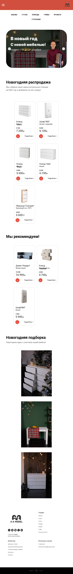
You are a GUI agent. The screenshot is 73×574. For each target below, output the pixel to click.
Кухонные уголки (42, 532)
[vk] (9, 530)
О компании (41, 544)
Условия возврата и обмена (15, 549)
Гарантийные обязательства (15, 547)
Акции (40, 518)
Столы (24, 15)
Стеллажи (36, 19)
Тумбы (46, 15)
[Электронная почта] (22, 530)
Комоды (35, 15)
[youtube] (12, 530)
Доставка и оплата (12, 544)
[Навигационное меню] (3, 5)
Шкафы (14, 15)
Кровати (57, 15)
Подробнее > (29, 136)
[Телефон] (18, 530)
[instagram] (15, 530)
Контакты (10, 555)
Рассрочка (10, 552)
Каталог (40, 515)
